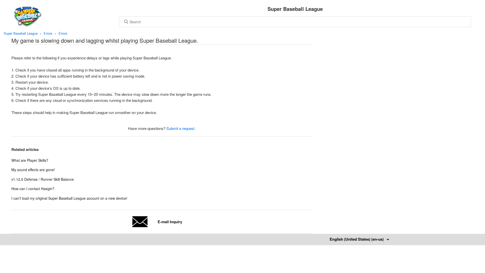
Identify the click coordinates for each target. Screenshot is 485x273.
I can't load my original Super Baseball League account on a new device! (69, 198)
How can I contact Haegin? (32, 188)
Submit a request (180, 128)
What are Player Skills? (29, 160)
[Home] (27, 25)
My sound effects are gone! (33, 169)
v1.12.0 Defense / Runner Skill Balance (42, 179)
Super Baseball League (21, 33)
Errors (48, 33)
